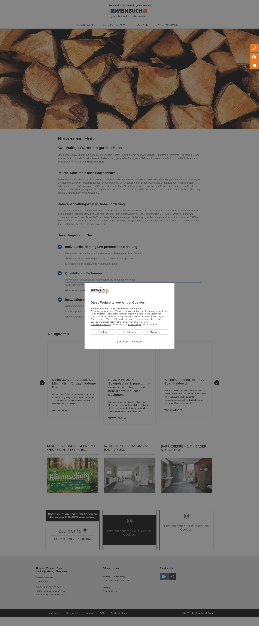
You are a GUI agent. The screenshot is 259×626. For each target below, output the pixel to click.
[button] (254, 48)
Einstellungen (129, 332)
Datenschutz (122, 342)
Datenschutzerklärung (101, 324)
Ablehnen (103, 332)
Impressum (136, 342)
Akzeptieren (155, 332)
